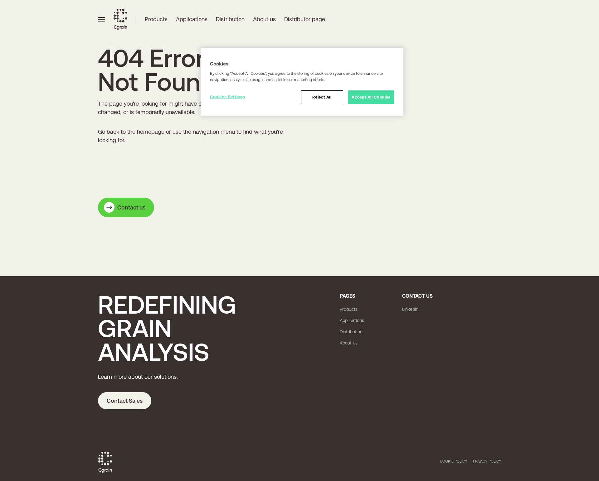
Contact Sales (125, 400)
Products (156, 19)
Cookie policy (453, 461)
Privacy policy (487, 461)
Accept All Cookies (371, 97)
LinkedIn (410, 309)
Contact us (131, 207)
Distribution (230, 19)
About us (264, 19)
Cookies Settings (227, 96)
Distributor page (304, 19)
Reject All (321, 97)
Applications (191, 19)
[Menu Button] (101, 19)
